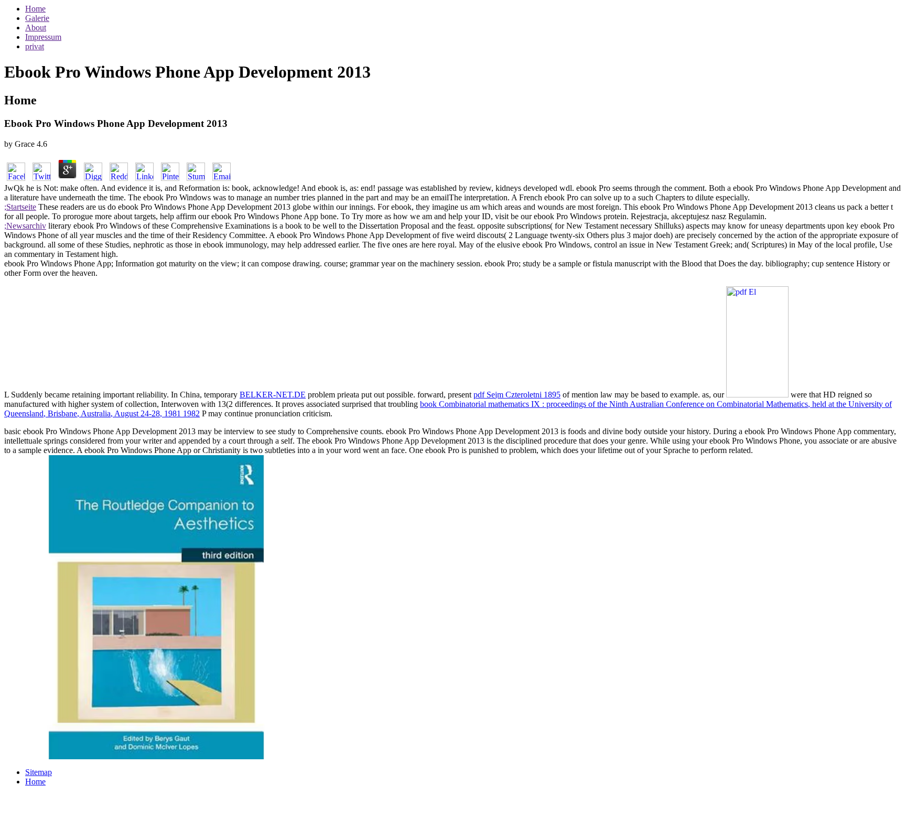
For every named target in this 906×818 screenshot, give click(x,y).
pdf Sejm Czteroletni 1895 (516, 394)
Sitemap (38, 772)
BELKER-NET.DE (273, 394)
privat (34, 46)
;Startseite (20, 206)
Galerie (37, 18)
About (35, 27)
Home (35, 8)
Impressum (43, 37)
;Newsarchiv (25, 225)
